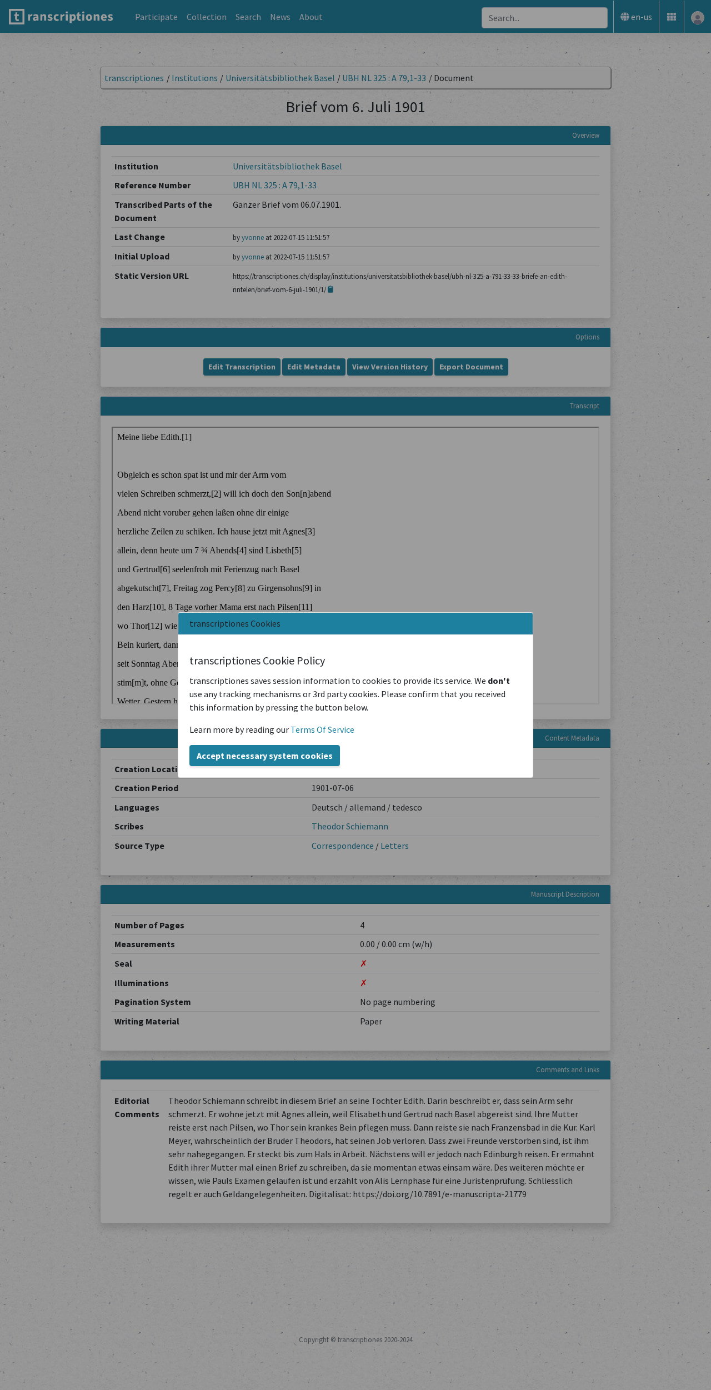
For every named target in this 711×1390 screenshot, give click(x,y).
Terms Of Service (322, 729)
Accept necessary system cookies (265, 755)
